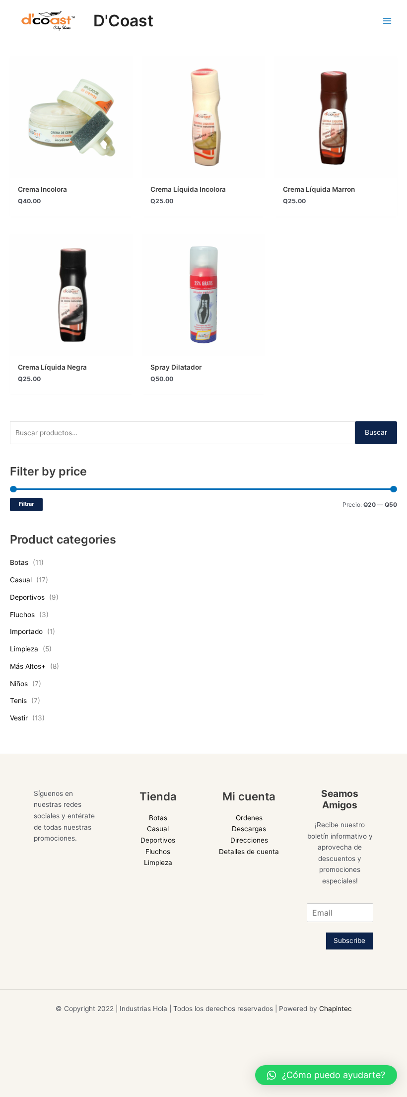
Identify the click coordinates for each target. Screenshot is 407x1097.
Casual (21, 580)
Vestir (19, 718)
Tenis (18, 701)
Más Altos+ (28, 666)
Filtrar (26, 504)
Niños (19, 684)
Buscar (376, 432)
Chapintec (335, 1009)
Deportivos (27, 597)
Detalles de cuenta (249, 852)
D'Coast (123, 20)
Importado (26, 631)
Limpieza (24, 649)
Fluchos (22, 615)
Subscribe (349, 940)
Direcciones (249, 840)
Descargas (249, 829)
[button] (326, 1075)
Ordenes (249, 818)
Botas (19, 562)
